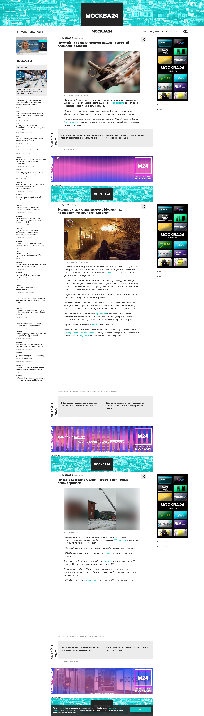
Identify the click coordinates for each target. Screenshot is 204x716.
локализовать (91, 580)
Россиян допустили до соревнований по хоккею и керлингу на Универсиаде (31, 368)
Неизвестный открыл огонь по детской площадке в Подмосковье (31, 265)
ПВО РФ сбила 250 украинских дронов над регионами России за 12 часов (30, 255)
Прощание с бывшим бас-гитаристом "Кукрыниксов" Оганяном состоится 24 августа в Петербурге (30, 357)
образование (20, 132)
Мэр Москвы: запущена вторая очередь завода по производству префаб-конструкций (29, 92)
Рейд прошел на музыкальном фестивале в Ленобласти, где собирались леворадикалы (27, 233)
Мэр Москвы (22, 67)
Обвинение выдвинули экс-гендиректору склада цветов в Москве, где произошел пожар (125, 405)
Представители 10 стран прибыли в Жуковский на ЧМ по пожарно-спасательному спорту (29, 174)
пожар (77, 420)
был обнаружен (71, 122)
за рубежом (30, 292)
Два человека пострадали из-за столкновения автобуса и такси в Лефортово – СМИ (28, 220)
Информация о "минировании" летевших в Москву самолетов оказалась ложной (82, 136)
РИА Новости (118, 102)
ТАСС (110, 272)
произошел (101, 313)
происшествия (20, 166)
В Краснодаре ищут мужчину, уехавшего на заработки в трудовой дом (31, 335)
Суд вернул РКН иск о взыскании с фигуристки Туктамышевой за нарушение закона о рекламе (28, 277)
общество (19, 107)
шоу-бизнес (26, 154)
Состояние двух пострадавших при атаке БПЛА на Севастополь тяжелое (30, 345)
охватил (108, 561)
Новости (24, 61)
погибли (96, 324)
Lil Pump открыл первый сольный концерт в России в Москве (28, 198)
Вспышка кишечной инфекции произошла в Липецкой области (28, 208)
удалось (108, 553)
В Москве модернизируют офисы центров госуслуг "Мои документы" (29, 324)
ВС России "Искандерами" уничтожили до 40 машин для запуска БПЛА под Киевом (30, 380)
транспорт (19, 143)
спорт (17, 179)
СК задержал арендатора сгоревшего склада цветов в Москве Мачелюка (79, 404)
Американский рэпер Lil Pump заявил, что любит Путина (30, 150)
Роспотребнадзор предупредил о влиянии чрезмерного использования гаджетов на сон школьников (30, 103)
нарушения (83, 335)
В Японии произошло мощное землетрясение (27, 288)
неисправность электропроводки (80, 332)
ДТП (27, 166)
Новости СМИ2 (56, 185)
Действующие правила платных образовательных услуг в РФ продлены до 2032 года (30, 128)
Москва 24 (102, 31)
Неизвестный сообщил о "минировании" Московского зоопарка (125, 136)
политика (19, 120)
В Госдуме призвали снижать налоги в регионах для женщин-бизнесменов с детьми (30, 115)
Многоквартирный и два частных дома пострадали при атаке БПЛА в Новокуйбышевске (30, 186)
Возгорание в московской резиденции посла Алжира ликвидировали (80, 648)
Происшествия (79, 38)
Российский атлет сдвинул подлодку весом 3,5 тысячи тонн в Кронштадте (30, 244)
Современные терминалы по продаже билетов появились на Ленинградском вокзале (30, 313)
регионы (29, 191)
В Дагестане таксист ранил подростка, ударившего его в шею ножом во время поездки (30, 300)
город (32, 166)
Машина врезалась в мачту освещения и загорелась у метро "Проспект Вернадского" (31, 161)
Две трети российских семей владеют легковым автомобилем (30, 139)
